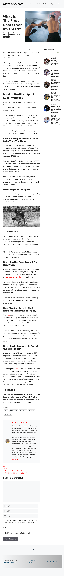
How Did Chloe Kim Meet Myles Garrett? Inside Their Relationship (56, 109)
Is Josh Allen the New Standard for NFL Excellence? (55, 73)
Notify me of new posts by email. (17, 533)
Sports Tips (7, 37)
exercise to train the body (15, 277)
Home (31, 4)
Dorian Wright (19, 423)
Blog (52, 4)
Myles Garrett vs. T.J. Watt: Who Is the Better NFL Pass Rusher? (55, 97)
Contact (45, 4)
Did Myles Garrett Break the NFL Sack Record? (55, 62)
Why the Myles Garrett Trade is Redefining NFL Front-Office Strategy (56, 120)
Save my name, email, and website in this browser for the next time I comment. (21, 521)
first (8, 315)
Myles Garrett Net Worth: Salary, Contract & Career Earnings (55, 85)
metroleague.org (11, 562)
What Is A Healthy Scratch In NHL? (16, 471)
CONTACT (30, 562)
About (38, 4)
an (17, 369)
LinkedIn (15, 459)
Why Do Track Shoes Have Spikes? (16, 473)
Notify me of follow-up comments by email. (21, 528)
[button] (59, 4)
